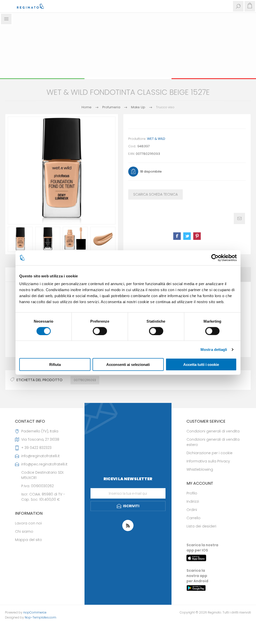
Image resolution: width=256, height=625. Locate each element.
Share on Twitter (187, 236)
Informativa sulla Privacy (208, 461)
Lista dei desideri (201, 526)
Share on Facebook (177, 236)
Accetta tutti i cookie (201, 364)
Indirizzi (192, 501)
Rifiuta (55, 364)
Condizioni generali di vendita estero (213, 442)
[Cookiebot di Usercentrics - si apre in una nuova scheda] (215, 257)
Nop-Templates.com (40, 617)
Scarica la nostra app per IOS (202, 547)
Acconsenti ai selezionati (128, 364)
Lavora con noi (28, 523)
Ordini (191, 509)
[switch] (100, 331)
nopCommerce (34, 612)
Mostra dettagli (213, 349)
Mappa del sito (28, 539)
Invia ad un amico (239, 218)
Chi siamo (24, 531)
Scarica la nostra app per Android (197, 575)
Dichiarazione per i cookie (209, 452)
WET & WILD (156, 138)
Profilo (191, 493)
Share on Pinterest (197, 236)
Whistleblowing (199, 469)
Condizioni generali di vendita (213, 431)
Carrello (193, 517)
